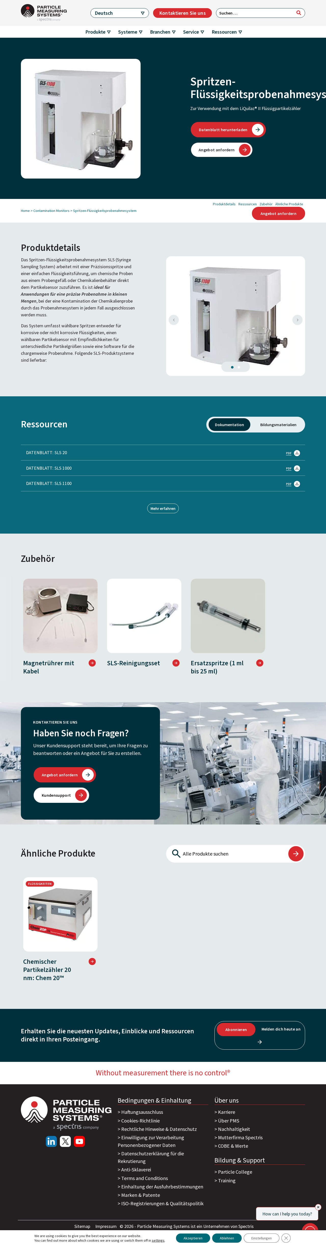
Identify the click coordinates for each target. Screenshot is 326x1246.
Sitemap (82, 1226)
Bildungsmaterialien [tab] (278, 424)
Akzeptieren (193, 1238)
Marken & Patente (140, 1195)
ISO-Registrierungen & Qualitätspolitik (162, 1203)
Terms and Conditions (144, 1178)
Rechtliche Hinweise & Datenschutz (159, 1129)
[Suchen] (298, 13)
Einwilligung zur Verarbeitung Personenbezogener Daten (151, 1141)
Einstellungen (261, 1238)
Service (191, 32)
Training (227, 1180)
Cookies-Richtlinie (140, 1120)
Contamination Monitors (51, 210)
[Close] (318, 1207)
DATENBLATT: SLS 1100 (49, 483)
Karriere (226, 1112)
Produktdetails (224, 204)
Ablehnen (227, 1238)
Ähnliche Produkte (289, 204)
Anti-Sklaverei (136, 1169)
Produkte (95, 32)
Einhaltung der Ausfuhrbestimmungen (162, 1186)
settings (158, 1240)
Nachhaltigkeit (234, 1129)
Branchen (160, 32)
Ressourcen (224, 32)
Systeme (127, 32)
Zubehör (266, 204)
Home (25, 210)
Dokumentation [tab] (229, 424)
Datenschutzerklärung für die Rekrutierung (151, 1157)
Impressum (106, 1226)
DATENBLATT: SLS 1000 (49, 468)
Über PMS (228, 1120)
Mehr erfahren (163, 508)
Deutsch (104, 13)
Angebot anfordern (217, 149)
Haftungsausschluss (142, 1112)
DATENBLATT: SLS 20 (46, 452)
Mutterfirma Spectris (240, 1137)
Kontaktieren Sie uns (182, 13)
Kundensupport (56, 795)
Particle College (235, 1172)
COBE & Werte (233, 1146)
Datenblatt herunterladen (223, 129)
